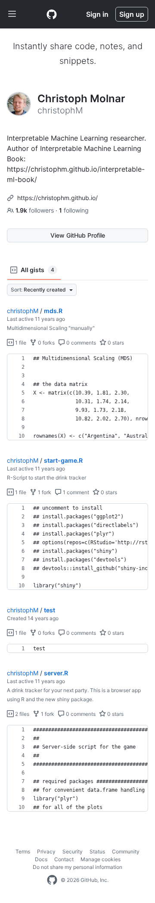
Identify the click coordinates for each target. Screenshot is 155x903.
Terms (23, 851)
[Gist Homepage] (51, 14)
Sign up (131, 14)
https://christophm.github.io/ (57, 197)
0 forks (46, 342)
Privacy (46, 851)
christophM (22, 310)
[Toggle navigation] (12, 14)
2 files (21, 714)
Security (72, 851)
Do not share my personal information (77, 867)
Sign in (97, 14)
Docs (41, 859)
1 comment (75, 492)
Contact (64, 859)
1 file (20, 342)
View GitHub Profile (77, 235)
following (74, 210)
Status (97, 851)
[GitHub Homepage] (52, 880)
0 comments (80, 342)
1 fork (44, 492)
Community (126, 851)
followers (36, 210)
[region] (77, 397)
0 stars (115, 342)
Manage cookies (101, 859)
